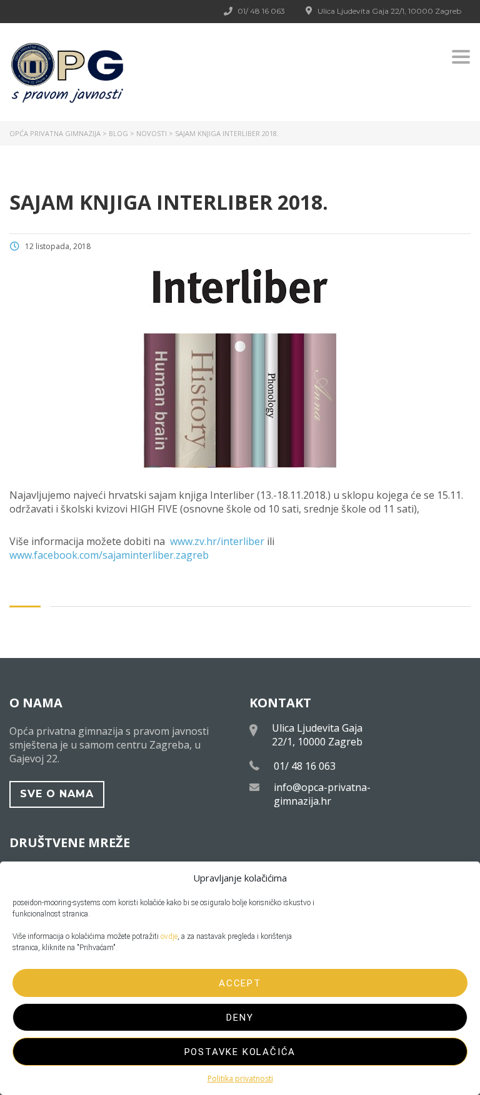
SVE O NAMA (57, 794)
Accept (240, 983)
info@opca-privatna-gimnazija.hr (322, 794)
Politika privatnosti (240, 1078)
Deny (239, 1017)
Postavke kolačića (240, 1052)
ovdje (169, 936)
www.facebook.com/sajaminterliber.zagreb (109, 555)
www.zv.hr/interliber (217, 541)
